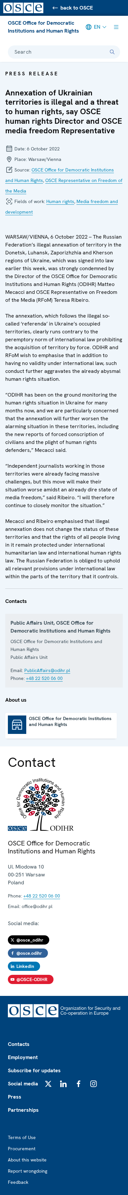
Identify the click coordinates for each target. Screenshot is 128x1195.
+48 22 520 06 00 (44, 678)
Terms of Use (22, 1137)
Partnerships (23, 1109)
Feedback (18, 1182)
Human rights (60, 201)
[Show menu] (116, 27)
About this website (27, 1160)
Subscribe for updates (34, 1070)
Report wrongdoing (27, 1171)
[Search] (112, 52)
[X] (48, 1084)
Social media (23, 1083)
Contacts (19, 1044)
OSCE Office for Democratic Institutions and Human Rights (43, 26)
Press (14, 1096)
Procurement (21, 1149)
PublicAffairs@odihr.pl (47, 670)
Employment (23, 1057)
